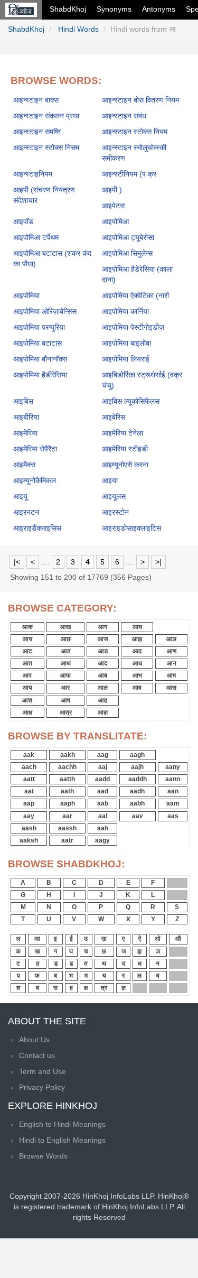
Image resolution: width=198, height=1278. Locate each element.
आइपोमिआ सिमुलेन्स (127, 253)
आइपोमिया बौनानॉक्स (40, 359)
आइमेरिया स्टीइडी (125, 448)
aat (29, 791)
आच (27, 639)
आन (171, 663)
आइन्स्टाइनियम (32, 174)
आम (171, 675)
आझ (137, 639)
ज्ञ (123, 988)
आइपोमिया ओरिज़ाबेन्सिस (45, 311)
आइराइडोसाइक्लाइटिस (131, 528)
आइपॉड (23, 221)
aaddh (137, 779)
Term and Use (42, 1071)
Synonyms (114, 9)
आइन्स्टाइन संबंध (124, 116)
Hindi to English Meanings (62, 1140)
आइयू (20, 496)
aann (172, 779)
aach (29, 767)
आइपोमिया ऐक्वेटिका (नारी (135, 295)
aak (28, 754)
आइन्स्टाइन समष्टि (37, 131)
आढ (137, 651)
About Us (34, 1039)
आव (137, 687)
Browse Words (43, 1156)
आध (137, 663)
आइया (110, 480)
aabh (137, 803)
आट (27, 651)
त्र (104, 988)
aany (172, 767)
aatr (67, 840)
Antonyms (158, 9)
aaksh (29, 840)
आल (103, 687)
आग (102, 627)
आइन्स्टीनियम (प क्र (129, 174)
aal (102, 816)
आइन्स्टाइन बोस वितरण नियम (140, 100)
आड (103, 651)
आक (27, 627)
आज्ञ (103, 712)
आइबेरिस (113, 417)
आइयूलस (114, 496)
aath (67, 791)
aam (173, 803)
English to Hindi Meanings (62, 1124)
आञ (171, 639)
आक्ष (27, 712)
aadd (102, 779)
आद (102, 663)
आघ (137, 627)
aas (172, 816)
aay (28, 816)
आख (65, 627)
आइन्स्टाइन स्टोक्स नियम (134, 131)
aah (102, 828)
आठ (65, 651)
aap (28, 803)
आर (65, 687)
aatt (29, 779)
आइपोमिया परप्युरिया (39, 327)
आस (171, 687)
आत (27, 663)
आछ (66, 639)
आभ (137, 675)
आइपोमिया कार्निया (125, 311)
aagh (137, 754)
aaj (102, 767)
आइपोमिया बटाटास (37, 343)
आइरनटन (26, 512)
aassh (67, 828)
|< (17, 562)
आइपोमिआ (115, 221)
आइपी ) (112, 190)
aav (137, 816)
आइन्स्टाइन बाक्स (36, 100)
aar (67, 816)
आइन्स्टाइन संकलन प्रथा (46, 116)
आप (27, 675)
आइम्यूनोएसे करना (125, 464)
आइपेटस (113, 205)
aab (102, 803)
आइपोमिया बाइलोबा (126, 343)
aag (102, 754)
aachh (67, 767)
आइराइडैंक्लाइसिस (37, 528)
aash (29, 828)
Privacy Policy (42, 1087)
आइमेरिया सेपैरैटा (35, 448)
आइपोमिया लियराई (125, 359)
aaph (67, 803)
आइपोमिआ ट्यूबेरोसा (128, 237)
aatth (67, 779)
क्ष (86, 988)
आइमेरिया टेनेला (122, 433)
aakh (67, 754)
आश (27, 700)
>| (158, 562)
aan (172, 791)
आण (171, 651)
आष (65, 700)
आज (103, 639)
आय (27, 687)
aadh (137, 791)
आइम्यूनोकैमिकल (34, 480)
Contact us (37, 1055)
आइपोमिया (26, 295)
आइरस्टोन (115, 512)
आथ (66, 663)
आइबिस (23, 401)
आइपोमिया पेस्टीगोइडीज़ (133, 327)
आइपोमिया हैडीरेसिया (40, 375)
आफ (65, 675)
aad (102, 791)
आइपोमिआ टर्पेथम (36, 237)
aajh (137, 767)
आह (102, 700)
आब (102, 675)
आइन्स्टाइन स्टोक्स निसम (46, 147)
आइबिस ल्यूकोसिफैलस (130, 401)
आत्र (66, 712)
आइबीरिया (26, 417)
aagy (102, 840)
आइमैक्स (24, 464)
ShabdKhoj (68, 9)
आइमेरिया (25, 433)
